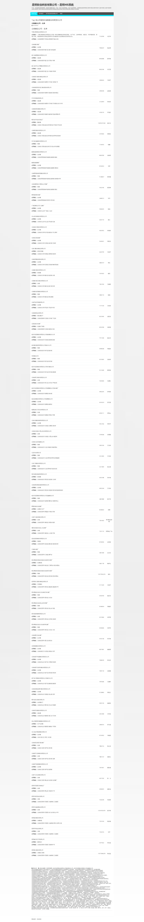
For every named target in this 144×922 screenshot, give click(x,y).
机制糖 (87, 900)
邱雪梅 (79, 906)
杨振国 (56, 902)
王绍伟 (56, 903)
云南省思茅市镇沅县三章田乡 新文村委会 (71, 883)
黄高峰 (47, 909)
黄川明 (43, 909)
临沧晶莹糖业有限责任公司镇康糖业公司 (84, 869)
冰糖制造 (80, 895)
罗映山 (54, 905)
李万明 (91, 900)
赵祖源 (72, 906)
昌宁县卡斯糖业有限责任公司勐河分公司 (85, 899)
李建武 (110, 900)
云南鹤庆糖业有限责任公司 (74, 893)
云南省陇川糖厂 (102, 891)
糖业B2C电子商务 (77, 904)
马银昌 (108, 907)
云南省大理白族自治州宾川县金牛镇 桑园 (74, 877)
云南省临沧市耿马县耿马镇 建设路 (39, 874)
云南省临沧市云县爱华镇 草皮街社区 (40, 871)
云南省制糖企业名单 (36, 877)
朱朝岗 (77, 900)
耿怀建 (69, 905)
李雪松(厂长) (45, 902)
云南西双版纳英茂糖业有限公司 (53, 893)
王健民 (40, 903)
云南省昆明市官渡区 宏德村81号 (54, 884)
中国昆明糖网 (49, 868)
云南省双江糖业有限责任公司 (47, 877)
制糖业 (49, 896)
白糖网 (39, 904)
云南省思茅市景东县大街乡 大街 (100, 881)
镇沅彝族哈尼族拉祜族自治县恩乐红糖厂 (41, 907)
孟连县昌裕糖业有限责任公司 (41, 897)
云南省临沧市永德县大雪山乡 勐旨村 (40, 872)
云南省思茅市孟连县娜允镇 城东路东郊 (71, 881)
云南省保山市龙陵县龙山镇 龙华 (71, 876)
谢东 (69, 906)
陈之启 (82, 907)
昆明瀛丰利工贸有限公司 (58, 899)
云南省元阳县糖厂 (83, 876)
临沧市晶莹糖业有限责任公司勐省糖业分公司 (63, 868)
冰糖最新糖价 (92, 895)
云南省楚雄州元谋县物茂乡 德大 (73, 886)
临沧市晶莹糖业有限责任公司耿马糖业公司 (41, 869)
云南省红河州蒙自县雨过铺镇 (55, 890)
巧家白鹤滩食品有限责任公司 (73, 897)
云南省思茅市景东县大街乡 (86, 881)
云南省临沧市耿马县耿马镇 (99, 872)
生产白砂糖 (65, 903)
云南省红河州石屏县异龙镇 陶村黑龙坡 (101, 889)
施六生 (65, 898)
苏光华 (99, 905)
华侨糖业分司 (76, 896)
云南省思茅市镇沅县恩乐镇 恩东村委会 (89, 883)
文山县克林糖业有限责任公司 (56, 898)
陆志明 (74, 907)
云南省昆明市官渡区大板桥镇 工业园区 (70, 884)
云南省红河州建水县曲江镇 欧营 (54, 889)
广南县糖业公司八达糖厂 (86, 897)
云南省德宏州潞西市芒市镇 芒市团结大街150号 (79, 878)
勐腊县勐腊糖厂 (69, 896)
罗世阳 (50, 905)
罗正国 (58, 905)
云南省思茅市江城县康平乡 (87, 882)
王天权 (44, 903)
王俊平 (36, 903)
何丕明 (107, 893)
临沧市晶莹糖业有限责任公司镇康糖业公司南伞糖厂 (62, 869)
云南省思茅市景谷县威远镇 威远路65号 (71, 882)
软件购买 (41, 13)
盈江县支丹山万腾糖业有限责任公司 (50, 904)
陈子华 (86, 907)
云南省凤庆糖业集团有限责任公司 (95, 876)
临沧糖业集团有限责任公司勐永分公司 (40, 870)
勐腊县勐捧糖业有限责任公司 (58, 896)
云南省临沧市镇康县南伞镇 (82, 874)
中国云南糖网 (42, 868)
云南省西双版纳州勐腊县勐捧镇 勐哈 (57, 891)
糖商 (105, 904)
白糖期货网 (108, 903)
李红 (36, 902)
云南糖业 (65, 892)
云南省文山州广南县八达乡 (105, 883)
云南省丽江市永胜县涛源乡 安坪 (95, 874)
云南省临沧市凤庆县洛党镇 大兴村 (56, 871)
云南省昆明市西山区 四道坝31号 (57, 885)
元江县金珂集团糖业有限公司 (58, 895)
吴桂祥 (93, 896)
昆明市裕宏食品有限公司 (101, 898)
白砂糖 (78, 903)
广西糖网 (95, 897)
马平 (106, 907)
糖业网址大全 (89, 904)
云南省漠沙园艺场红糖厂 (104, 886)
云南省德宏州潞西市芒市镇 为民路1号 (60, 878)
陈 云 (78, 907)
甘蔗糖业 (60, 903)
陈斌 (96, 907)
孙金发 (33, 897)
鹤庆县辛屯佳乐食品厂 (37, 909)
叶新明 (81, 896)
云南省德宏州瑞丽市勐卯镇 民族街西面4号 (41, 879)
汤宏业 (96, 902)
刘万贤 (38, 896)
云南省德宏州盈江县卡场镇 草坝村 (58, 879)
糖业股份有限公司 (96, 904)
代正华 (104, 893)
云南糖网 (92, 892)
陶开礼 (99, 907)
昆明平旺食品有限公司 (37, 899)
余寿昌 (33, 895)
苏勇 (103, 905)
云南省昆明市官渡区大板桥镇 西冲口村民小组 (90, 884)
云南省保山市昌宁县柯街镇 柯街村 (83, 875)
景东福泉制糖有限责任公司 (69, 900)
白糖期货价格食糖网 (100, 903)
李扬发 (33, 902)
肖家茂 (73, 905)
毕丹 (73, 902)
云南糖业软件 (86, 892)
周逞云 (97, 896)
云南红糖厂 (96, 892)
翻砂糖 (65, 905)
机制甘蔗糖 (82, 900)
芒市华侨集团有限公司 (93, 905)
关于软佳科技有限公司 (52, 13)
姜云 (104, 896)
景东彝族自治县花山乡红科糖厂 (55, 900)
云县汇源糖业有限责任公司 (87, 893)
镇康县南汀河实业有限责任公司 (93, 906)
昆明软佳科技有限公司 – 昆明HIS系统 (53, 4)
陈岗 (89, 907)
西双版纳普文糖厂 (53, 906)
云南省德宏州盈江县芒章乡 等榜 (74, 879)
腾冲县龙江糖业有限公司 (81, 905)
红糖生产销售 (45, 905)
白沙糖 (74, 903)
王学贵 (48, 903)
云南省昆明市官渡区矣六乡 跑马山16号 (40, 885)
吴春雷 (89, 896)
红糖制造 (39, 905)
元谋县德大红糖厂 (70, 895)
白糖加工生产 (92, 903)
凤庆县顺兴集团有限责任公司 (102, 895)
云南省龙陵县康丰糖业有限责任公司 (54, 892)
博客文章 (35, 868)
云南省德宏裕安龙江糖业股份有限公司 (40, 881)
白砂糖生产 (83, 903)
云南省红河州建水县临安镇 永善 (39, 889)
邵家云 (83, 906)
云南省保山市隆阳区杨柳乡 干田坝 (39, 876)
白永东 (70, 903)
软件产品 (34, 13)
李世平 (94, 900)
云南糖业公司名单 (72, 892)
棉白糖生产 (69, 902)
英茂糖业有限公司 (40, 906)
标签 (61, 13)
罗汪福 (61, 905)
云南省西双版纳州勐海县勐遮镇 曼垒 (40, 891)
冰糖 (76, 895)
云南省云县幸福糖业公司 (37, 875)
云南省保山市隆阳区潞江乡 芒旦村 (55, 876)
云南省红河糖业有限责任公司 (69, 890)
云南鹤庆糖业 (64, 893)
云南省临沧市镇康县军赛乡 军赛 (55, 874)
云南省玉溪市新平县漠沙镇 (68, 888)
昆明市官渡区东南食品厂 (77, 898)
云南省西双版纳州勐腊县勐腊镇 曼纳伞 (74, 891)
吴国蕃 (85, 896)
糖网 (33, 905)
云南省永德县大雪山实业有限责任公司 (90, 886)
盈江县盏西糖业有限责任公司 (65, 904)
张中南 (98, 897)
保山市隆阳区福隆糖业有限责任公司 (43, 895)
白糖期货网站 (35, 904)
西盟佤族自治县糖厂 (62, 906)
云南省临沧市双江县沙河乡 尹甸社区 (95, 871)
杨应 (49, 902)
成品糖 (47, 898)
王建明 (52, 903)
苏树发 (106, 905)
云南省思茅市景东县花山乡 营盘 (55, 882)
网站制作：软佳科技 (36, 919)
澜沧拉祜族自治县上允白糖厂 (105, 902)
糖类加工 (109, 904)
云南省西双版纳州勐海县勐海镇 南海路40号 (86, 890)
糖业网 (83, 904)
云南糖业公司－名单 (38, 23)
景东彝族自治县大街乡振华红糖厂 (102, 899)
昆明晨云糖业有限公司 (47, 899)
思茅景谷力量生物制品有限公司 (39, 898)
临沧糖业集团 (97, 869)
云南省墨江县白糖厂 (59, 877)
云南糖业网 (79, 892)
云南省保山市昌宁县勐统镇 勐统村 (51, 875)
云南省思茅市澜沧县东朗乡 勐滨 (39, 883)
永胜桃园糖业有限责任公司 (81, 902)
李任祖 (106, 900)
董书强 (46, 906)
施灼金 (69, 898)
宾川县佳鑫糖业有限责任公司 (55, 897)
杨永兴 (64, 902)
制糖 (46, 896)
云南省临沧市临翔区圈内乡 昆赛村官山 (58, 870)
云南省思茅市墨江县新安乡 (55, 881)
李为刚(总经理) (100, 900)
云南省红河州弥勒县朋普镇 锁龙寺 (84, 889)
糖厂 (102, 904)
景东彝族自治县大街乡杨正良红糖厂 (40, 900)
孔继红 (107, 896)
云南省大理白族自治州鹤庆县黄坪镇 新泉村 (41, 878)
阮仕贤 (70, 907)
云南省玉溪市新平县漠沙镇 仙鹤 (81, 888)
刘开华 (42, 896)
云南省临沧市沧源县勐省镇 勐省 (72, 872)
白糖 (87, 903)
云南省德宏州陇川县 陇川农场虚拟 (90, 879)
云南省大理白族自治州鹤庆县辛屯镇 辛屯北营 (94, 877)
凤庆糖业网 (34, 896)
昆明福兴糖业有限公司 (70, 899)
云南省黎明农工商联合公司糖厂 (39, 892)
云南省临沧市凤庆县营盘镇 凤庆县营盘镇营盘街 (75, 871)
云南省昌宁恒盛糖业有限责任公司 (89, 885)
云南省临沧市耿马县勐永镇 (86, 872)
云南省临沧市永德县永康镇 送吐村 (56, 872)
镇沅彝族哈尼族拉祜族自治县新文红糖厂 (59, 907)
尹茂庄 (64, 897)
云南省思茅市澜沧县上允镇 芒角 (101, 882)
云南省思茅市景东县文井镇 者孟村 (39, 882)
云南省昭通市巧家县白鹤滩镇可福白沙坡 (41, 886)
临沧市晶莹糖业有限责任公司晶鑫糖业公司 (83, 868)
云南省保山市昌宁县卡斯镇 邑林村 (67, 875)
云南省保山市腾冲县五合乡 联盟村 (99, 875)
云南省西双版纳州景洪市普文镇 (91, 891)
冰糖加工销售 (86, 895)
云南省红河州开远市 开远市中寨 (69, 889)
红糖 (35, 905)
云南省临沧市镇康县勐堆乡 (69, 874)
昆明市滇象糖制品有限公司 (90, 898)
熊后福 (33, 903)
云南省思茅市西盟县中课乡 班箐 (54, 883)
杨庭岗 (52, 902)
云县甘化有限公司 (98, 893)
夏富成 (100, 896)
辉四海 (75, 906)
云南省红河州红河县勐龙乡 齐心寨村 (40, 890)
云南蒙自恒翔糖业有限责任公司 (39, 893)
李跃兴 (39, 902)
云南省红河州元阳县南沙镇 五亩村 (97, 888)
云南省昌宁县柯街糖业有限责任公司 (73, 885)
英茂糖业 (34, 906)
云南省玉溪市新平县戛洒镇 (55, 888)
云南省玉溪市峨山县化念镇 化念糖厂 (40, 888)
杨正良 (60, 902)
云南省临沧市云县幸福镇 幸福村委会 (76, 870)
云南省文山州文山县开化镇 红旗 (39, 884)
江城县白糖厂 (91, 902)
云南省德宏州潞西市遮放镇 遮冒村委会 (99, 878)
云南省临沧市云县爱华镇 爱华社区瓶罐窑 (94, 870)
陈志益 (92, 907)
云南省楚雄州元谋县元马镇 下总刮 (58, 886)
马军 (103, 907)
